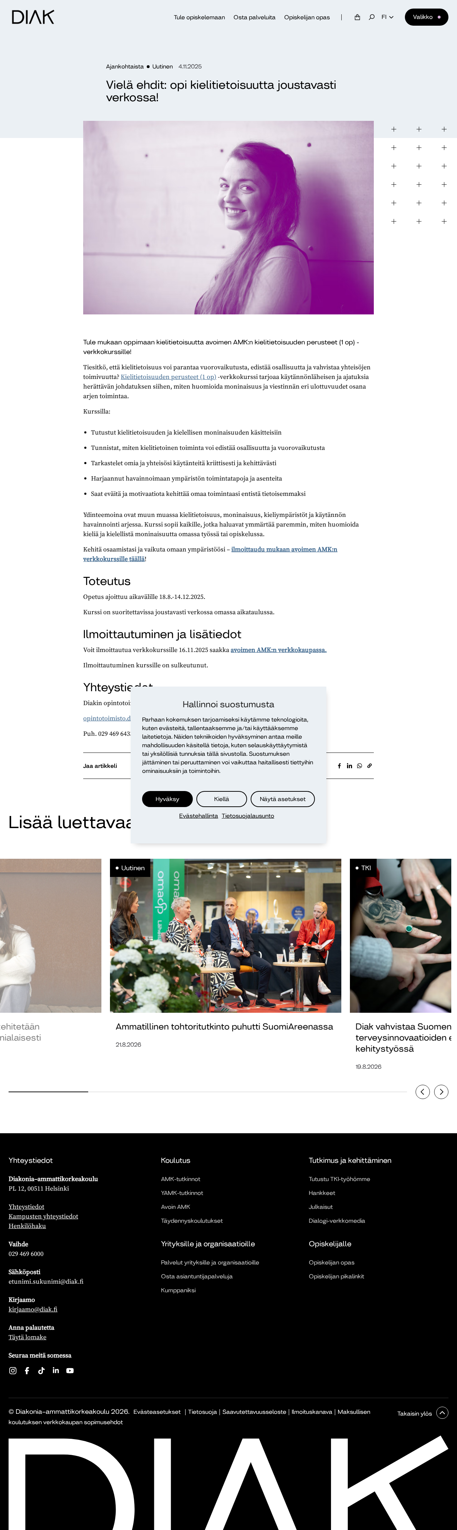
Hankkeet (322, 1193)
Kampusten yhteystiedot (43, 1216)
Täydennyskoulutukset (192, 1220)
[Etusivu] (33, 17)
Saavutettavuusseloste (254, 1411)
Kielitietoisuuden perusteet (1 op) (168, 376)
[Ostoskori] (357, 17)
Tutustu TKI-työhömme (339, 1179)
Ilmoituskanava (312, 1411)
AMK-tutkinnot (180, 1179)
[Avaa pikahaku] (371, 17)
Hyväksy (167, 799)
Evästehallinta (198, 815)
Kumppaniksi (178, 1290)
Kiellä (221, 799)
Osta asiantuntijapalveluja (197, 1276)
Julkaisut (321, 1206)
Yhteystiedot (26, 1206)
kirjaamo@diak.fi (33, 1309)
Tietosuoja (202, 1411)
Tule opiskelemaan (199, 17)
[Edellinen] (423, 1092)
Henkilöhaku (27, 1225)
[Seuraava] (441, 1092)
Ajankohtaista (125, 66)
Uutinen (162, 66)
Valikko (423, 17)
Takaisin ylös (415, 1413)
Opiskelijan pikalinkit (336, 1276)
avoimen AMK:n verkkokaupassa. (279, 649)
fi (384, 17)
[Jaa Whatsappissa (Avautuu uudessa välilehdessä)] (359, 765)
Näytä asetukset (283, 799)
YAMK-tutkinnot (182, 1193)
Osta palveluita (254, 17)
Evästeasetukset (157, 1411)
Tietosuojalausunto (248, 815)
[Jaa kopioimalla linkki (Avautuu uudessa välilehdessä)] (369, 765)
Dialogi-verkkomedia (337, 1220)
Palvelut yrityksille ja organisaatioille (210, 1262)
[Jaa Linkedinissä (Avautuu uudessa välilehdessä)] (349, 765)
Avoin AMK (175, 1206)
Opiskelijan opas (307, 17)
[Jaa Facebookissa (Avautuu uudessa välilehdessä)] (339, 765)
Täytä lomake (27, 1337)
